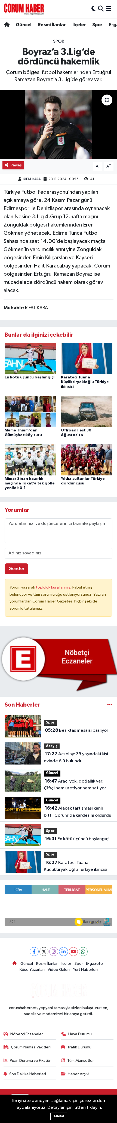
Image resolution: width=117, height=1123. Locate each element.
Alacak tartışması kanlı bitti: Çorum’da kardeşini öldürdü (77, 812)
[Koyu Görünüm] (93, 9)
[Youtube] (73, 951)
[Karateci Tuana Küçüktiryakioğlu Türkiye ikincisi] (87, 358)
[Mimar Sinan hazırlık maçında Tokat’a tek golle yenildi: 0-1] (30, 459)
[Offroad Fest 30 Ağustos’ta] (87, 411)
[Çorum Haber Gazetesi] (24, 9)
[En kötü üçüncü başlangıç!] (30, 358)
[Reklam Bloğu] (58, 663)
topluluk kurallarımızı (54, 587)
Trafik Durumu (79, 1047)
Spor (97, 24)
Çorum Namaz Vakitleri (31, 1047)
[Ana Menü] (108, 9)
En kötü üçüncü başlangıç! (29, 377)
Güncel (23, 24)
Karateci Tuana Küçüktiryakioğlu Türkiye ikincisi (85, 382)
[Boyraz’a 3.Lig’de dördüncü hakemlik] (58, 124)
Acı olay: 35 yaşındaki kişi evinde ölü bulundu (76, 757)
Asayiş (51, 746)
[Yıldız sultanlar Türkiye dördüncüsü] (87, 459)
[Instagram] (53, 951)
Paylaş (16, 165)
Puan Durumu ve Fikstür (30, 1061)
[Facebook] (34, 951)
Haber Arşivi (78, 1074)
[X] (43, 951)
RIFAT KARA (32, 179)
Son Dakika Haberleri (27, 1074)
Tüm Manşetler (80, 1061)
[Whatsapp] (83, 951)
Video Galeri (59, 970)
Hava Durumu (80, 1034)
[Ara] (101, 9)
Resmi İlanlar (52, 24)
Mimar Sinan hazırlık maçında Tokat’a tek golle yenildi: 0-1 (30, 483)
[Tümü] (109, 704)
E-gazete (94, 964)
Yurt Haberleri (85, 970)
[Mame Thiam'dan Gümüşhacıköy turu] (30, 411)
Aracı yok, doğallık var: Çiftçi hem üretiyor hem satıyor (75, 785)
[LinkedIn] (63, 951)
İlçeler (79, 24)
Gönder (16, 568)
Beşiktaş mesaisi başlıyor (76, 730)
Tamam (58, 1116)
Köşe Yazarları (32, 970)
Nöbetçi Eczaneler (26, 1034)
